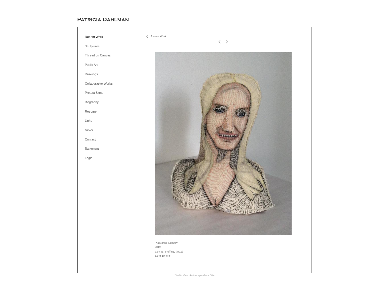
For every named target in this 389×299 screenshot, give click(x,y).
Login (88, 158)
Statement (92, 148)
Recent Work (94, 36)
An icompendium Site (201, 275)
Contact (90, 139)
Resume (91, 111)
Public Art (91, 64)
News (89, 130)
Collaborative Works (99, 83)
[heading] (103, 20)
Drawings (91, 74)
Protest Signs (94, 92)
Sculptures (92, 46)
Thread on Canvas (98, 55)
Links (88, 120)
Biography (92, 102)
